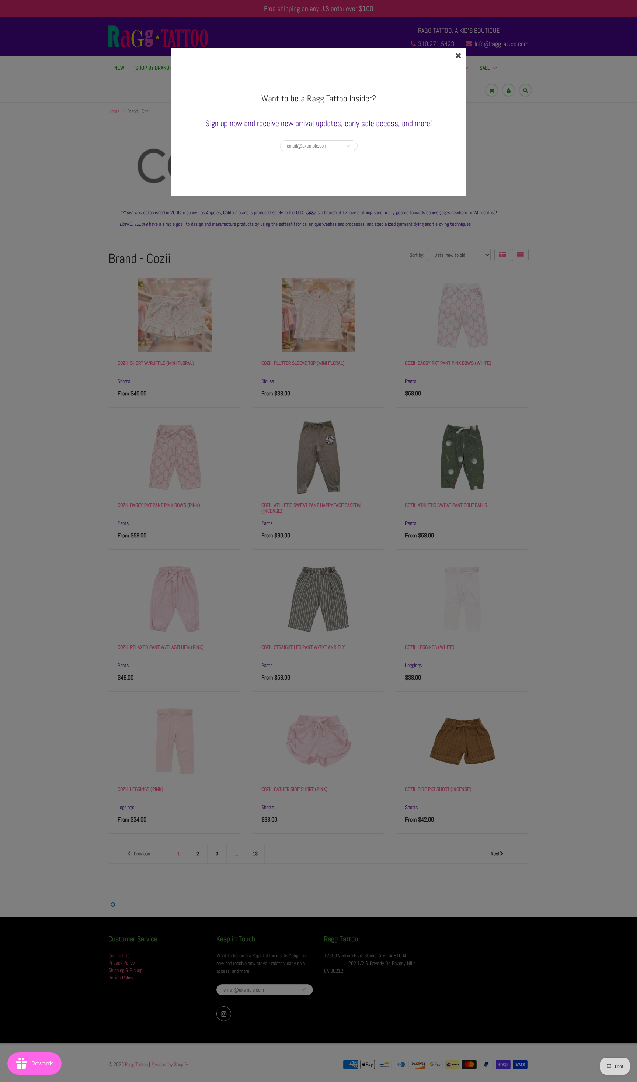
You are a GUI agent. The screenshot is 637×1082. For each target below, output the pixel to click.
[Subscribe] (348, 146)
